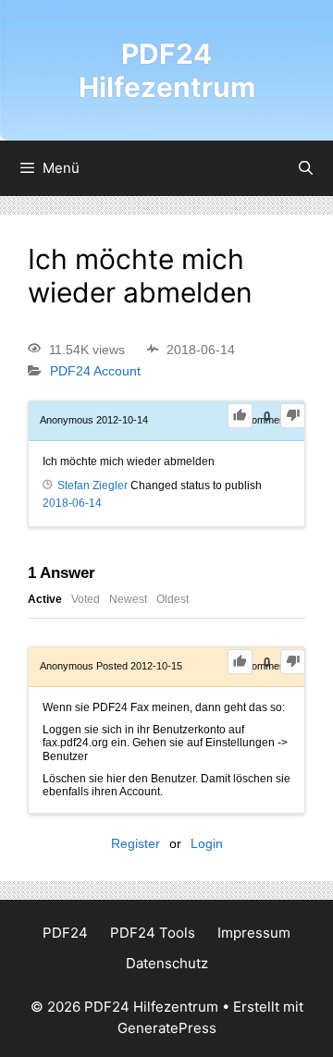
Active (45, 599)
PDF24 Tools (152, 932)
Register (135, 843)
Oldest (172, 599)
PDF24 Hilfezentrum (167, 70)
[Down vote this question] (292, 415)
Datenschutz (167, 963)
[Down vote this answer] (292, 661)
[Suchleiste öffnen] (305, 168)
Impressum (253, 932)
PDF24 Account (95, 371)
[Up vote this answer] (240, 661)
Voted (85, 599)
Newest (128, 599)
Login (207, 843)
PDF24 (65, 932)
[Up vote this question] (240, 415)
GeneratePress (166, 1028)
